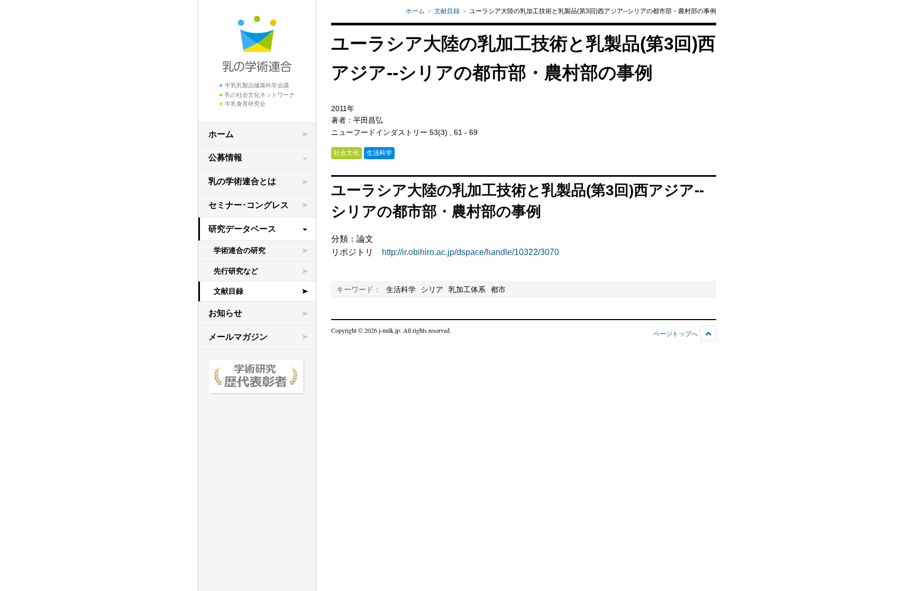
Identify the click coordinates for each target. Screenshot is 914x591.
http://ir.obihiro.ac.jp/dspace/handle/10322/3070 (470, 252)
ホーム (221, 134)
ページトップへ (675, 334)
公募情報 (225, 157)
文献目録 (228, 291)
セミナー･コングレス (248, 205)
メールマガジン (238, 336)
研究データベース (242, 228)
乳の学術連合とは (242, 181)
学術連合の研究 (240, 250)
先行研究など (236, 271)
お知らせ (225, 312)
